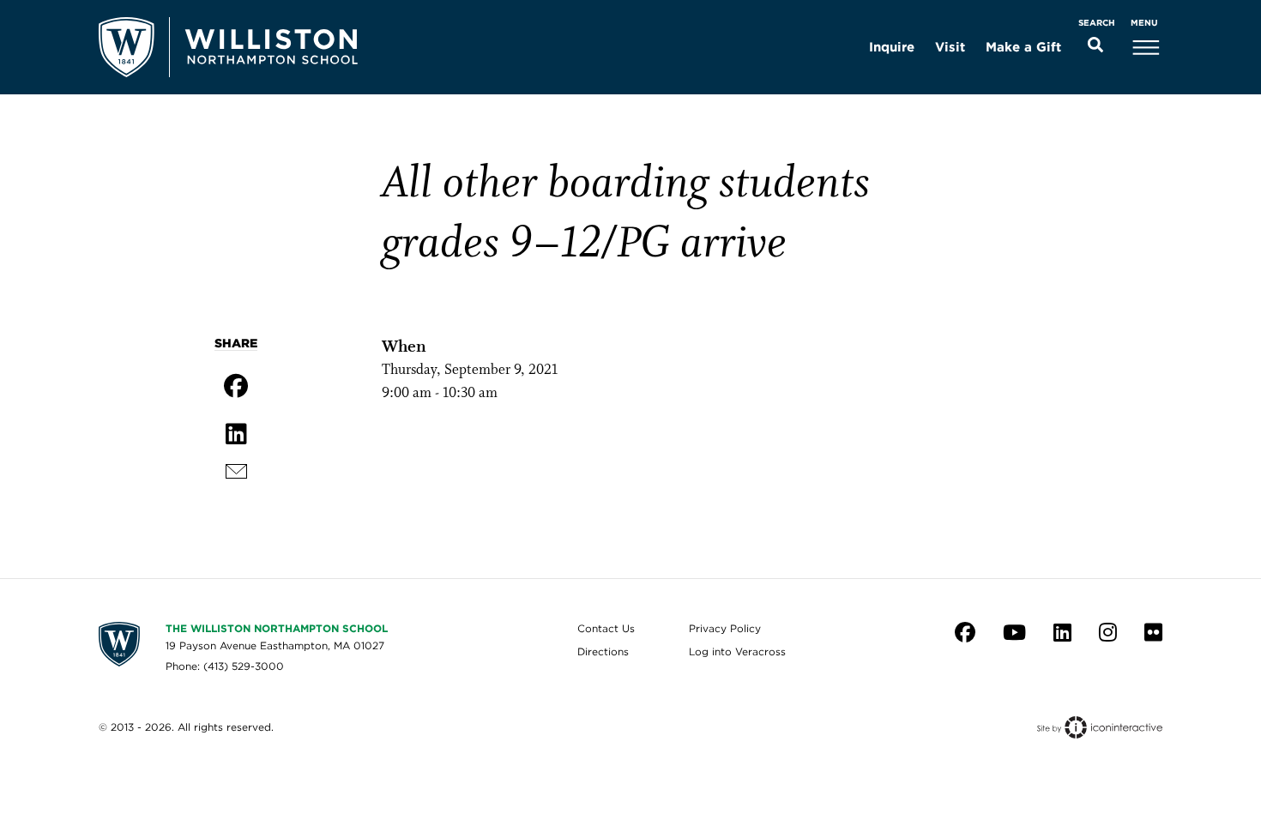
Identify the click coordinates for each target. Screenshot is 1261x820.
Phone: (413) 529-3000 (225, 666)
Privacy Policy (725, 628)
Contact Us (606, 628)
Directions (603, 651)
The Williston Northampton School (277, 628)
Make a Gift (1023, 47)
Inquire (891, 47)
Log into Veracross (737, 651)
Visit (950, 47)
